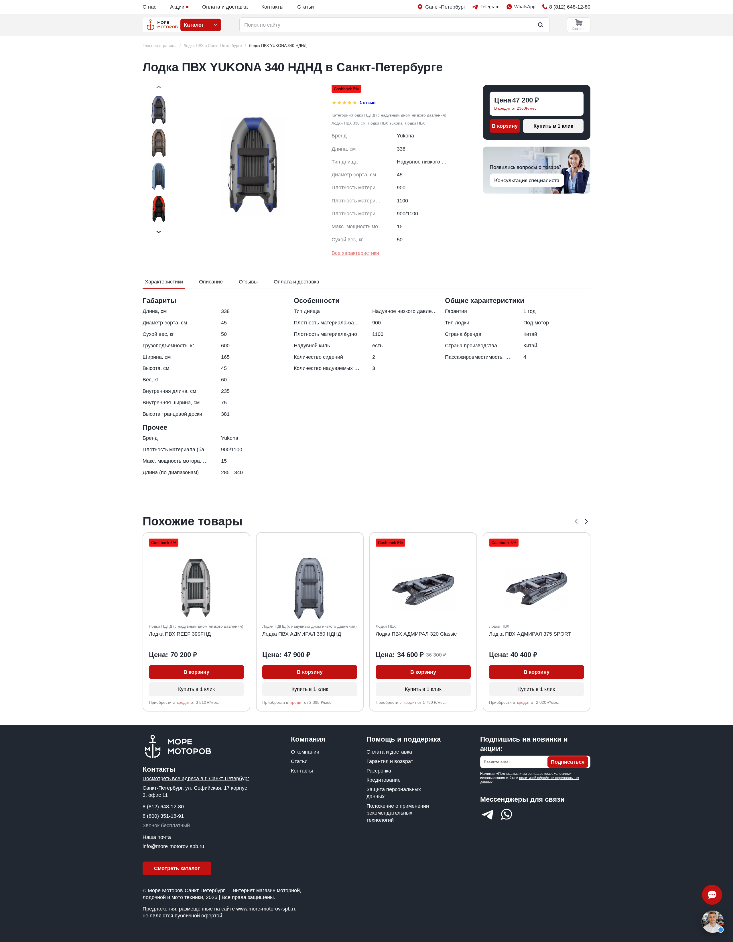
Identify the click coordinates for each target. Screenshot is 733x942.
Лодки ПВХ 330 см (349, 123)
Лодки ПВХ (415, 123)
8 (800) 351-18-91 (163, 816)
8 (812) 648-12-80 (163, 806)
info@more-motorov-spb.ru (173, 846)
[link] (277, 45)
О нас (149, 7)
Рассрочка (378, 771)
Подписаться (568, 762)
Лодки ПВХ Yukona (385, 123)
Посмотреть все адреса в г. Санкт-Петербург (196, 778)
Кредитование (383, 780)
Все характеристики (355, 253)
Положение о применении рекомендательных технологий (397, 813)
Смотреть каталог (177, 868)
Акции (177, 7)
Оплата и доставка (225, 7)
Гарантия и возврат (389, 761)
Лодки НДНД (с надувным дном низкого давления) (399, 115)
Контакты (272, 7)
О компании (305, 752)
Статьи (305, 7)
